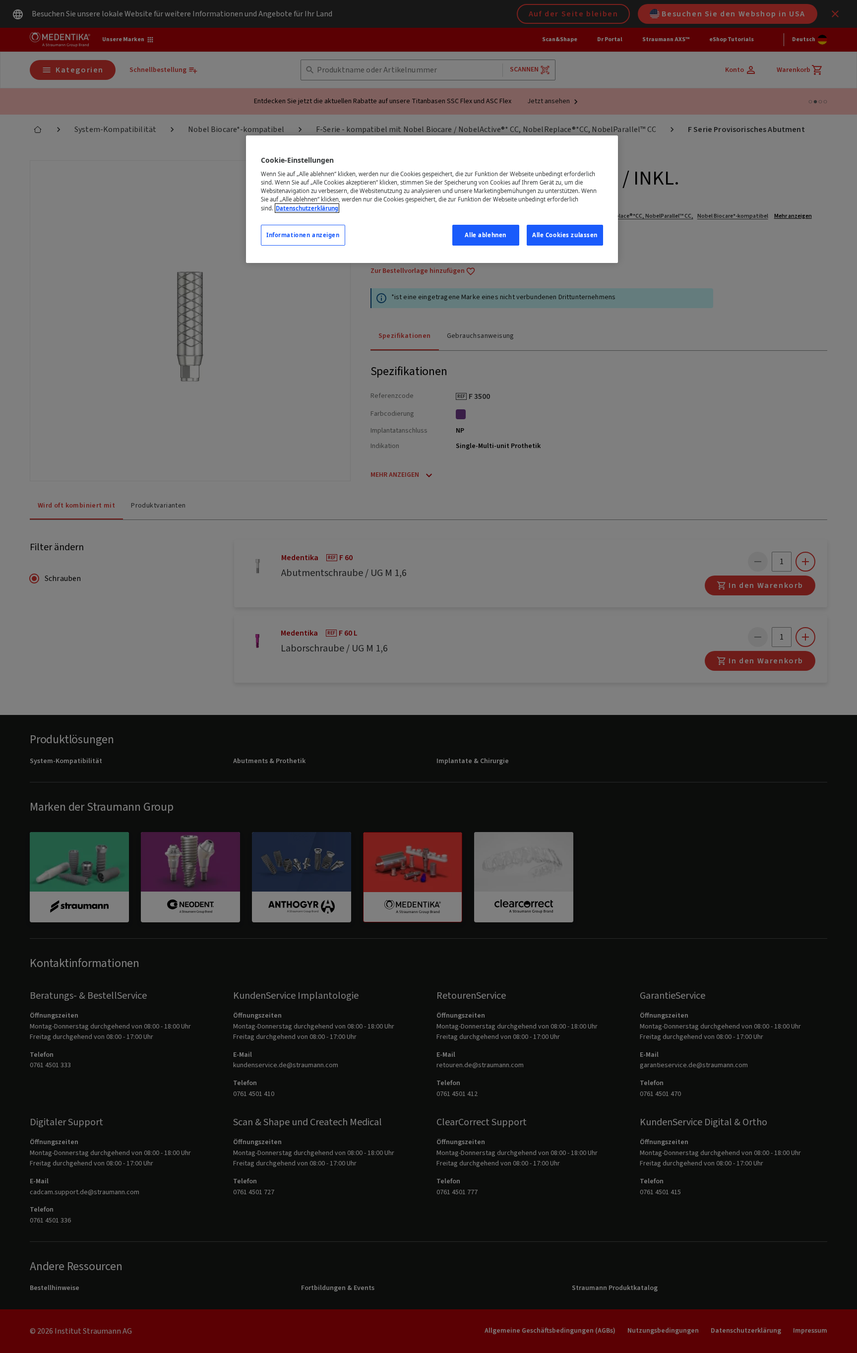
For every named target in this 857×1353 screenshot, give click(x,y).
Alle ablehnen (485, 235)
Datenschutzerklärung (307, 208)
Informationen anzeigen (303, 235)
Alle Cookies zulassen (565, 235)
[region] (432, 199)
